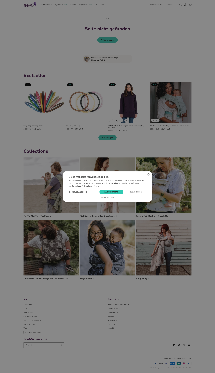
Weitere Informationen (90, 186)
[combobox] (148, 174)
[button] (78, 192)
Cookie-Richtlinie (107, 198)
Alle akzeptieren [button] (111, 192)
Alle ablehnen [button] (135, 192)
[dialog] (107, 186)
